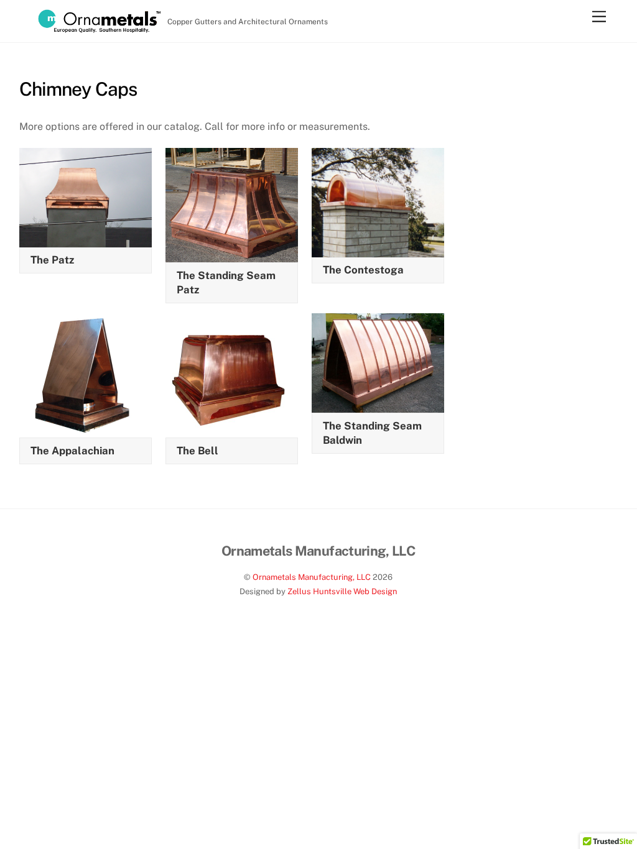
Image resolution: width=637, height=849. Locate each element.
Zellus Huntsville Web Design (342, 591)
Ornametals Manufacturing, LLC (312, 577)
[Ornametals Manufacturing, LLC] (99, 27)
